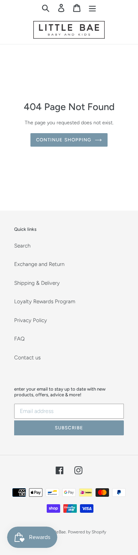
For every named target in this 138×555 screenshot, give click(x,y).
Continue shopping (63, 139)
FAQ (19, 339)
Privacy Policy (30, 320)
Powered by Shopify (87, 531)
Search (22, 246)
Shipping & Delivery (37, 283)
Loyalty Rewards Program (44, 301)
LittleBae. (58, 531)
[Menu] (92, 8)
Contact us (27, 357)
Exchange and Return (39, 264)
